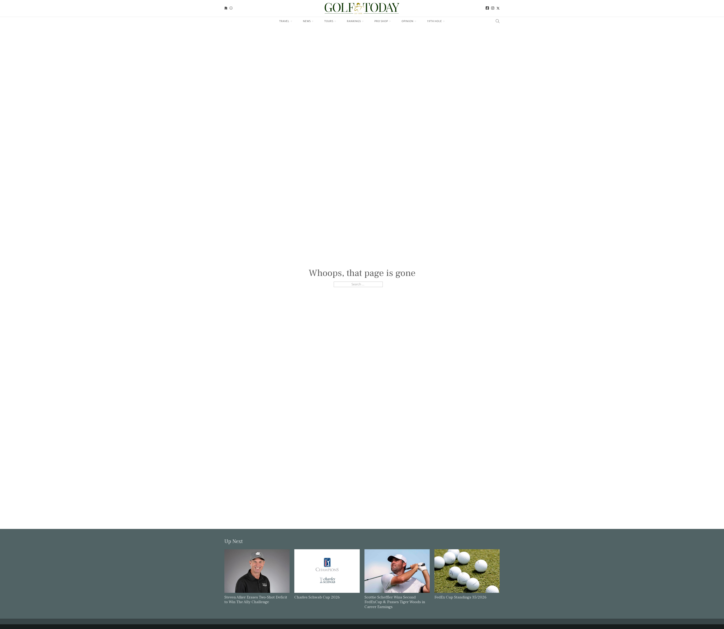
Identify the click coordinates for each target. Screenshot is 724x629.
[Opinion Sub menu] (415, 21)
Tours (328, 21)
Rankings (354, 21)
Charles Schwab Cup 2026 (317, 597)
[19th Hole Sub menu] (444, 21)
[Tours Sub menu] (335, 21)
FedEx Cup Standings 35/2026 (460, 597)
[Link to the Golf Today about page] (230, 8)
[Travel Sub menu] (291, 21)
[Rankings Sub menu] (363, 21)
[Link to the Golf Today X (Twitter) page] (498, 8)
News (307, 21)
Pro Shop (381, 21)
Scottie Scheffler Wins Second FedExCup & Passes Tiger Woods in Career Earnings (394, 602)
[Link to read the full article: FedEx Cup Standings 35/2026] (467, 571)
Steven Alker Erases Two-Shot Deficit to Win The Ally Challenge (255, 599)
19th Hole (434, 21)
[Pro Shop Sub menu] (390, 21)
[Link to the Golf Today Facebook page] (487, 8)
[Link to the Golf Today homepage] (225, 8)
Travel (284, 21)
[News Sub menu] (313, 21)
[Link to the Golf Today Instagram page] (492, 8)
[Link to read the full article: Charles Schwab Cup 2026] (327, 571)
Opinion (407, 21)
